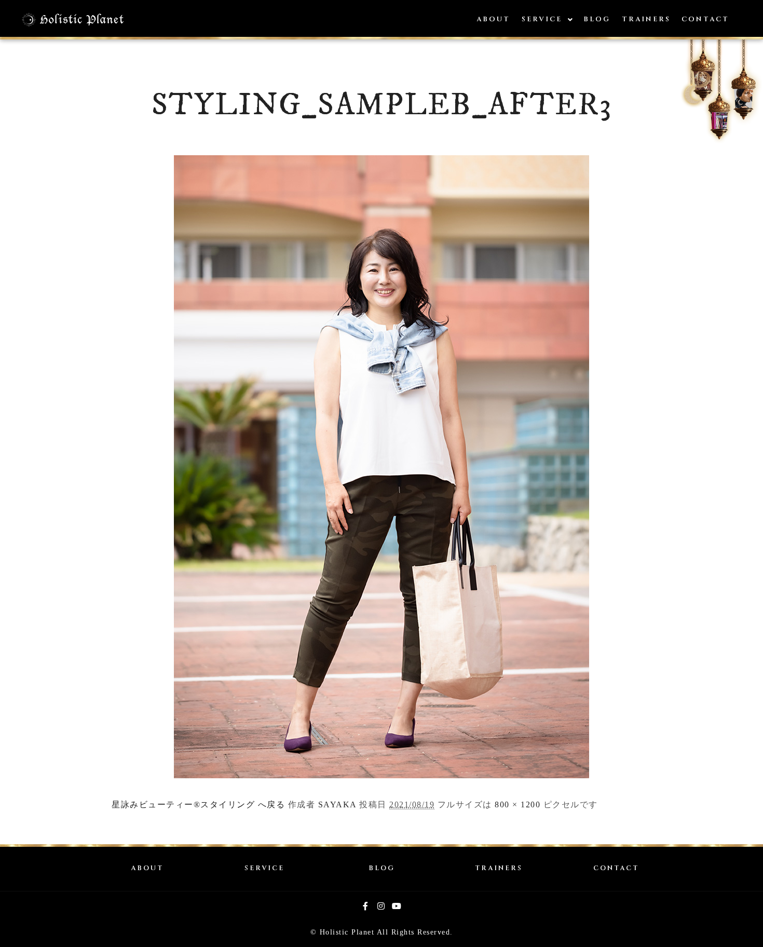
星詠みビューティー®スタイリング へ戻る (198, 804)
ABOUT (147, 868)
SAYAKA (337, 804)
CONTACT (616, 868)
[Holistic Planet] (73, 19)
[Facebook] (366, 906)
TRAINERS (499, 868)
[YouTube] (397, 906)
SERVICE (264, 868)
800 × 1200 (517, 804)
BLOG (382, 868)
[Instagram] (381, 906)
